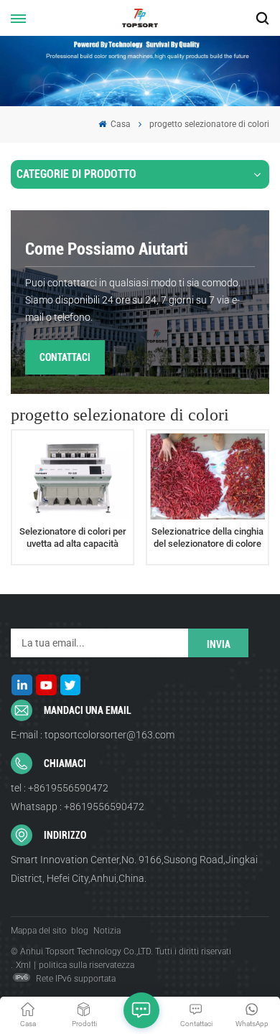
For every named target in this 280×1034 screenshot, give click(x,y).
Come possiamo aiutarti (106, 249)
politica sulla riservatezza (86, 965)
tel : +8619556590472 (59, 788)
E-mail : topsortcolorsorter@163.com (92, 735)
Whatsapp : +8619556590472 (77, 806)
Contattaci (64, 357)
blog (79, 931)
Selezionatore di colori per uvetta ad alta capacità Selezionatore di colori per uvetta (72, 538)
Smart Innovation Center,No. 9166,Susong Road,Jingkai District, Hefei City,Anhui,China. (134, 869)
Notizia (107, 931)
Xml (23, 965)
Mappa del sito (39, 931)
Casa (119, 124)
